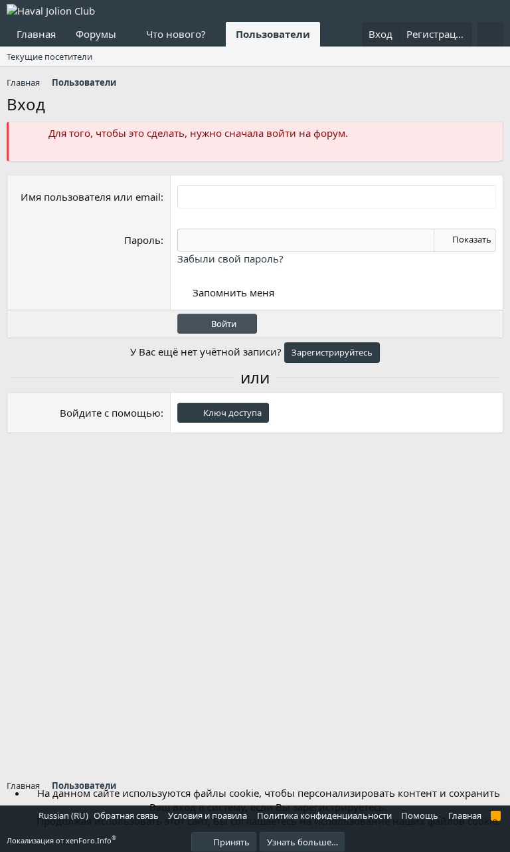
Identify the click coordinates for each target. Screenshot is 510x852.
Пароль (142, 240)
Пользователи (273, 34)
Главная (36, 34)
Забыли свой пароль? (230, 258)
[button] (127, 34)
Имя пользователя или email (91, 196)
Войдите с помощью (110, 412)
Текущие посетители (49, 56)
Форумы (96, 34)
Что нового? (176, 34)
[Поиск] (490, 34)
